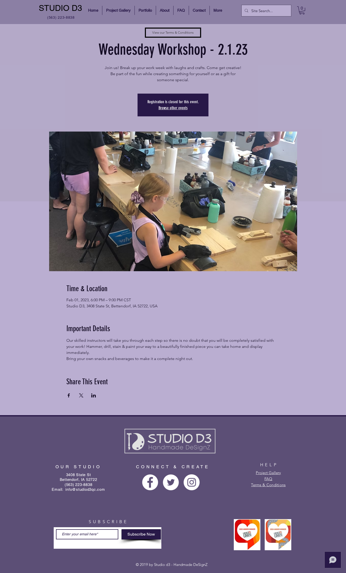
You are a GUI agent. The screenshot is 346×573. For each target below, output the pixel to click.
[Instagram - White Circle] (192, 482)
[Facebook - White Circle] (150, 482)
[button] (302, 10)
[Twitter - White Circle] (171, 482)
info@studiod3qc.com (85, 489)
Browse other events (173, 107)
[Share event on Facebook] (68, 395)
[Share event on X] (81, 395)
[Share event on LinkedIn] (93, 395)
